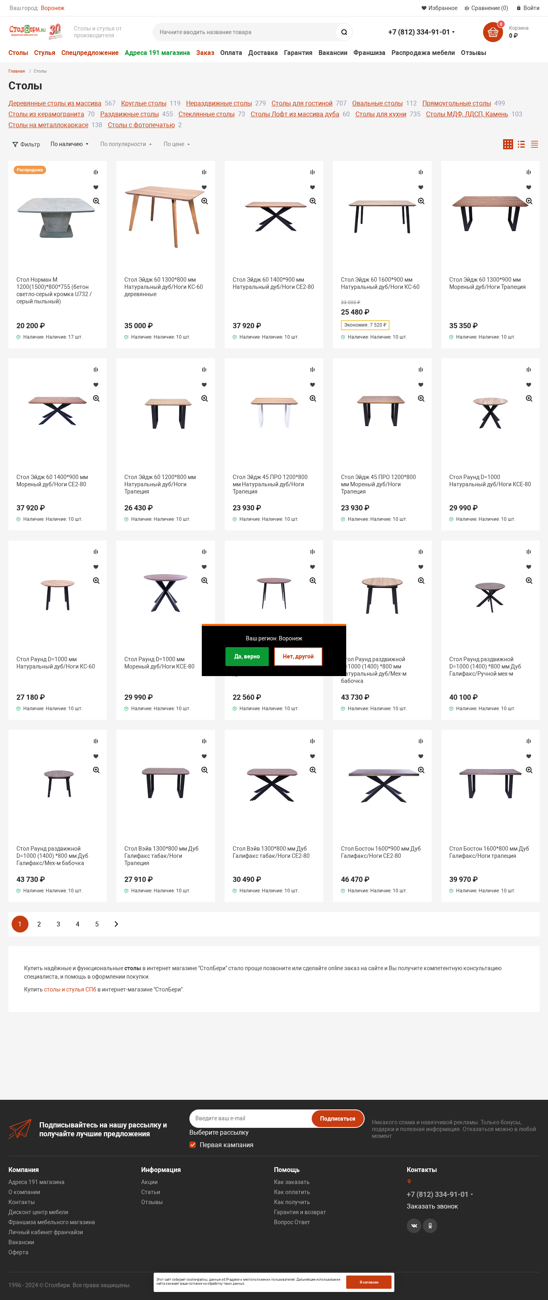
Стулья (44, 53)
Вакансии (333, 53)
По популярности (123, 144)
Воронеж (53, 8)
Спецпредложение (90, 53)
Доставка (263, 53)
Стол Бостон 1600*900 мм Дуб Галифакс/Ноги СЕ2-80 (381, 852)
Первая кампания (227, 1145)
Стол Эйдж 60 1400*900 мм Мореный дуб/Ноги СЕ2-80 (52, 481)
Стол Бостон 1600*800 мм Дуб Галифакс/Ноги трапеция (489, 852)
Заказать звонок (432, 1206)
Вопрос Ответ (292, 1222)
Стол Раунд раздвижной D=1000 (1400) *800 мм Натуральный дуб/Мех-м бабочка (373, 670)
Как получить (292, 1202)
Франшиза (369, 53)
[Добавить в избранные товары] (95, 187)
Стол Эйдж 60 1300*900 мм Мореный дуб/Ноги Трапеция (487, 283)
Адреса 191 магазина (157, 53)
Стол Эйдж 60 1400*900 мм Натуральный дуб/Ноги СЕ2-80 (273, 283)
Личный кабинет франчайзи (45, 1232)
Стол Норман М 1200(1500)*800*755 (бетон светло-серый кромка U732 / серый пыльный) (54, 290)
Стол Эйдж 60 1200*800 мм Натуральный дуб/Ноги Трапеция (160, 484)
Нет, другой (298, 656)
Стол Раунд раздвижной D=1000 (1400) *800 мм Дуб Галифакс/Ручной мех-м (485, 666)
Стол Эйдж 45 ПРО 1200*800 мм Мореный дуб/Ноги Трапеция (378, 484)
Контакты (21, 1202)
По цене (174, 144)
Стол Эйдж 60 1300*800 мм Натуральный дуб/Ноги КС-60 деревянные (163, 286)
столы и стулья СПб (70, 989)
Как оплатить (292, 1192)
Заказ (205, 53)
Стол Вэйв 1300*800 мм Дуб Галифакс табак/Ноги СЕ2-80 (271, 852)
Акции (149, 1182)
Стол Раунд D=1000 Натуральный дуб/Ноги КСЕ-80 (490, 481)
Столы (18, 53)
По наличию (67, 144)
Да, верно (247, 656)
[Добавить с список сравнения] (95, 172)
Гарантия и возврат (300, 1212)
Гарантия (298, 53)
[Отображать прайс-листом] (535, 144)
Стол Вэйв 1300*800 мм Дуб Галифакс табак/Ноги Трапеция (161, 855)
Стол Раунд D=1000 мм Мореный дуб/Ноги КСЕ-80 (159, 663)
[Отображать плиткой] (508, 144)
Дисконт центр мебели (38, 1212)
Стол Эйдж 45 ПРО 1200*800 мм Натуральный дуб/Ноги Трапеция (270, 484)
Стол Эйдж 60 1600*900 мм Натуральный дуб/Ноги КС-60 (380, 283)
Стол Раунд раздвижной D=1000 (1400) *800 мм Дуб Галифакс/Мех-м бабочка (52, 855)
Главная (16, 71)
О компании (24, 1192)
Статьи (150, 1192)
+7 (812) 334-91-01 (419, 32)
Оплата (231, 53)
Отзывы (473, 53)
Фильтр (30, 144)
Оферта (18, 1252)
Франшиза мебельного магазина (51, 1222)
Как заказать (292, 1182)
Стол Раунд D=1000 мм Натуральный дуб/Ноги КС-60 (55, 663)
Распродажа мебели (423, 53)
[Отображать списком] (521, 144)
